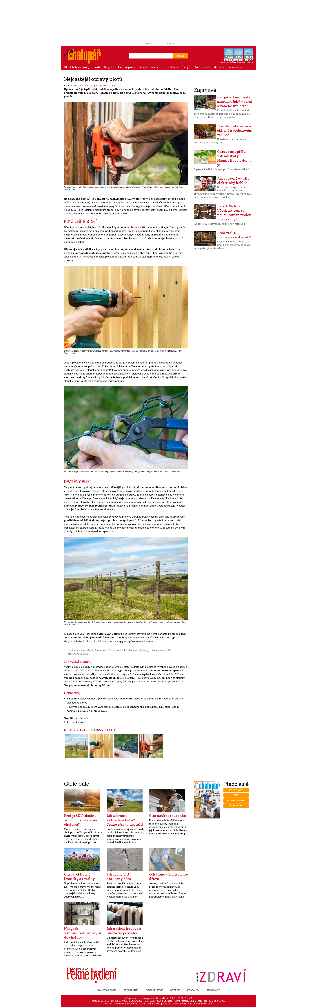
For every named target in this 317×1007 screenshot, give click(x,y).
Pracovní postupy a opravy (92, 85)
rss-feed (111, 85)
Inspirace (130, 67)
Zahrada (143, 67)
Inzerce (175, 990)
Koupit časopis (236, 800)
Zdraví (147, 43)
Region (108, 67)
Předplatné (130, 990)
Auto (197, 67)
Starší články (234, 67)
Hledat (181, 55)
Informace (213, 990)
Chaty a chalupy (80, 67)
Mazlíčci (219, 67)
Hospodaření (170, 67)
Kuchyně (186, 67)
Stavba (97, 67)
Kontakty (193, 990)
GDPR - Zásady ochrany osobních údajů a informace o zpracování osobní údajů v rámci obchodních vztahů (158, 1003)
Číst (236, 795)
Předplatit (236, 790)
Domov (170, 43)
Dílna (118, 67)
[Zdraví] (221, 975)
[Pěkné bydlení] (91, 975)
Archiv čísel (236, 805)
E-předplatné (154, 990)
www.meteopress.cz (243, 62)
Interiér (155, 67)
